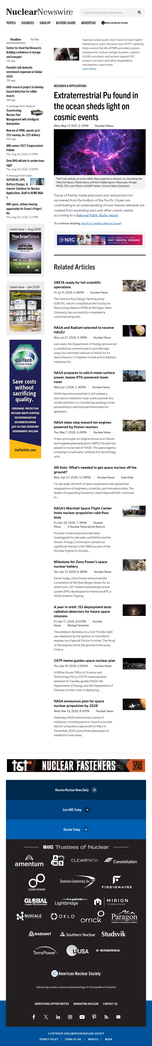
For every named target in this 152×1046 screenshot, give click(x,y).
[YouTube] (82, 1016)
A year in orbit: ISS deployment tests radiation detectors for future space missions (82, 611)
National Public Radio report (97, 215)
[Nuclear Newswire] (106, 1016)
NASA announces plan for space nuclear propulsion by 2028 (79, 703)
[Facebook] (33, 1016)
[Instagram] (70, 1016)
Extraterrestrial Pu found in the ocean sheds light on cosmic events (96, 105)
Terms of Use (73, 1039)
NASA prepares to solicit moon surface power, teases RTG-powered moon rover (84, 377)
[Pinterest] (94, 1016)
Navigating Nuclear (86, 1003)
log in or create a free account (100, 223)
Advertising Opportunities (52, 1003)
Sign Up (45, 22)
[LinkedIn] (58, 1016)
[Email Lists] (118, 1016)
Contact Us (110, 1003)
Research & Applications (70, 86)
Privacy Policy (49, 1039)
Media (108, 1039)
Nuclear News (104, 125)
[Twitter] (45, 1016)
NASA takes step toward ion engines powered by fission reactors (82, 424)
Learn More (89, 69)
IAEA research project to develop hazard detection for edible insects (24, 91)
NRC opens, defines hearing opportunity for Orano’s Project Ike (24, 208)
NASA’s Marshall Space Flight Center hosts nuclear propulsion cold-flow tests (83, 512)
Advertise (88, 22)
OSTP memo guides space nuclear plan (84, 660)
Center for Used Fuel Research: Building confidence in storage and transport (24, 52)
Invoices (93, 1039)
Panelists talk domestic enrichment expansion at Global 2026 (24, 71)
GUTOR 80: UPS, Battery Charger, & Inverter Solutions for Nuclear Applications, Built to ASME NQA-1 (25, 188)
